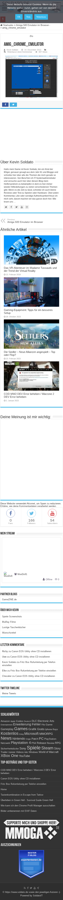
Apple (12, 721)
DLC (34, 721)
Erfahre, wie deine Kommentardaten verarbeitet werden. (28, 506)
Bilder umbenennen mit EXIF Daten (19, 811)
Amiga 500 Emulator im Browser (32, 25)
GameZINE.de (9, 599)
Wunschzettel (9, 632)
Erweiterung (22, 724)
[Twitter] (31, 888)
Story (57, 748)
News (6, 738)
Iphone (48, 729)
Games (21, 728)
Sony (22, 748)
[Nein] (58, 11)
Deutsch (27, 721)
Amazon (5, 721)
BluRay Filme (9, 622)
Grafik (32, 729)
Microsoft (31, 733)
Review (50, 743)
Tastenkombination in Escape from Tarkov (22, 794)
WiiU (26, 752)
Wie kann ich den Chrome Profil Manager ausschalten (28, 805)
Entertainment (6, 725)
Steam (47, 748)
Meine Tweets (9, 693)
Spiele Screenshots (12, 616)
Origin (28, 739)
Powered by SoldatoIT (31, 895)
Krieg (21, 734)
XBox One (9, 755)
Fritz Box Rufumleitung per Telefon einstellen (33, 670)
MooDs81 (22, 574)
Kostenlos (10, 733)
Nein (28, 17)
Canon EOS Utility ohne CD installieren (31, 651)
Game (49, 724)
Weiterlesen (41, 17)
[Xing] (38, 888)
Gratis (40, 729)
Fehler (36, 724)
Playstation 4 (21, 743)
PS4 (33, 743)
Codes (19, 721)
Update (11, 752)
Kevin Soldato (12, 50)
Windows (33, 752)
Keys (55, 729)
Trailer (4, 752)
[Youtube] (34, 888)
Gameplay (7, 729)
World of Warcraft (48, 752)
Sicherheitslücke (10, 748)
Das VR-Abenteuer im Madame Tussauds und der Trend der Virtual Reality (30, 269)
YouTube (24, 756)
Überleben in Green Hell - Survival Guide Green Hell (27, 800)
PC (41, 738)
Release (41, 743)
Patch (34, 738)
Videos (20, 752)
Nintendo (18, 738)
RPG (58, 742)
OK (18, 17)
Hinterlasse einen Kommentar (19, 52)
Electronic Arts (46, 721)
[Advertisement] (31, 134)
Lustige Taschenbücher (14, 627)
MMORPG (46, 733)
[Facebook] (28, 888)
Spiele (34, 747)
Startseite (7, 25)
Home (4, 789)
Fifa (43, 724)
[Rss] (24, 888)
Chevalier (7, 676)
